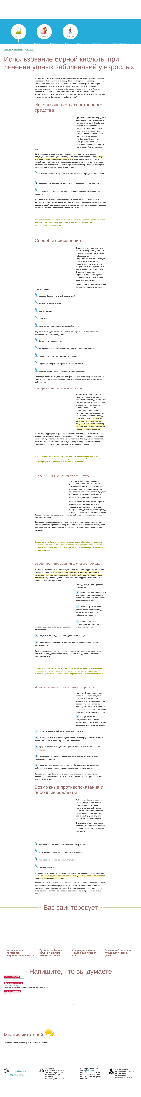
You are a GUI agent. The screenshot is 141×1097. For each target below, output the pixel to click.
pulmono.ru (21, 1071)
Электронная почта (13, 983)
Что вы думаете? (12, 991)
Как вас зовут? (12, 977)
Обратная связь (17, 1075)
